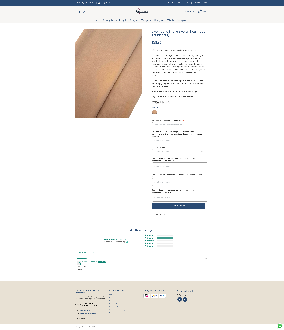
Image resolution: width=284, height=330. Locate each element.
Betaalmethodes (114, 304)
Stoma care (159, 20)
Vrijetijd (171, 20)
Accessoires (182, 20)
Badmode (134, 20)
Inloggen (188, 11)
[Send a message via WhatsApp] (280, 326)
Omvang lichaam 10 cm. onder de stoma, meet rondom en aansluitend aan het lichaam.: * (174, 191)
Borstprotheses (110, 20)
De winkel (171, 3)
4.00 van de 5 (121, 239)
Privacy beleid (114, 313)
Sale (98, 20)
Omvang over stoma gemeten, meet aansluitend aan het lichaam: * (177, 175)
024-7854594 (85, 311)
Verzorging (146, 20)
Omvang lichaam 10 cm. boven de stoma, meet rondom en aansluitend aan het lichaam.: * (174, 160)
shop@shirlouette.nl (107, 3)
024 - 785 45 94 (90, 3)
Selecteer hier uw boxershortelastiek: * (168, 121)
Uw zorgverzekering (193, 3)
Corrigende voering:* (161, 147)
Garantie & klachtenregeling (119, 310)
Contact (206, 3)
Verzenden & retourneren (117, 307)
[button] (149, 238)
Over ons (180, 3)
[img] (82, 259)
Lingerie (123, 20)
